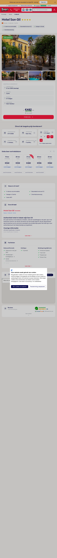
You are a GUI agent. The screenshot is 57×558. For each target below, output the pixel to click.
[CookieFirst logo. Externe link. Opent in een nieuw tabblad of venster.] (12, 270)
